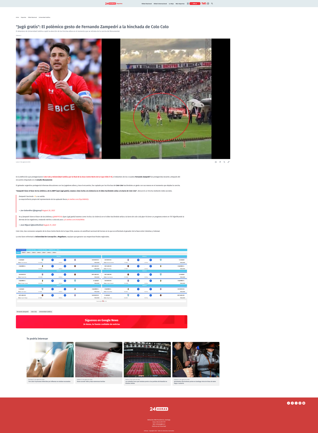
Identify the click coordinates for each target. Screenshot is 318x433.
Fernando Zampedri (23, 312)
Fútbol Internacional (160, 4)
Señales (194, 3)
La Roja (171, 4)
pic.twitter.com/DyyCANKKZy (78, 199)
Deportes (23, 17)
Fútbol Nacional (147, 4)
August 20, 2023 (48, 210)
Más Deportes (180, 4)
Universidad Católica (44, 17)
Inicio (17, 17)
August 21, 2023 (49, 225)
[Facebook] (220, 162)
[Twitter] (224, 162)
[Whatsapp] (216, 162)
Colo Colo (34, 312)
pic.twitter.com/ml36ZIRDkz (74, 219)
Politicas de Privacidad (159, 426)
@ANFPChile (57, 216)
